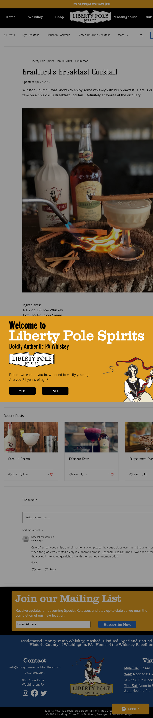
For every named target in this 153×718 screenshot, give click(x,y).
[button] (22, 391)
